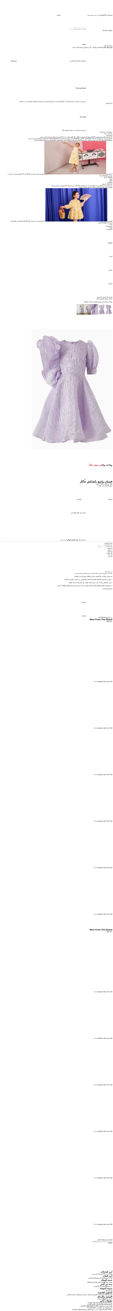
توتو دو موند (48, 140)
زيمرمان (36, 140)
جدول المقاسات (108, 544)
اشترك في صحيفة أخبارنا (105, 1239)
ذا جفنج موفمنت (63, 140)
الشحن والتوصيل (107, 1298)
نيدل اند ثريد (31, 138)
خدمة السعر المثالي (72, 1294)
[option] (56, 548)
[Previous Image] (99, 322)
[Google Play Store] (94, 1303)
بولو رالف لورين (99, 140)
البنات (111, 184)
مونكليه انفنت (50, 138)
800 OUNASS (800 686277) (89, 1306)
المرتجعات (100, 1298)
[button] (108, 45)
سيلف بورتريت (87, 140)
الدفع (95, 1282)
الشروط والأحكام (107, 1294)
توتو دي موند (59, 185)
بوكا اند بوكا (81, 185)
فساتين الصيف (83, 187)
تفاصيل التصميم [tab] (90, 573)
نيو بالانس (109, 140)
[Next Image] (99, 457)
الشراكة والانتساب (98, 1286)
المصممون (109, 174)
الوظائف (106, 1286)
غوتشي (110, 138)
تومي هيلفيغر (55, 140)
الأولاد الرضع (101, 1278)
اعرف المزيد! (63, 540)
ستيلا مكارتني (79, 140)
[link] (75, 47)
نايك (106, 140)
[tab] (108, 309)
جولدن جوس (43, 137)
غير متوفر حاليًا (108, 571)
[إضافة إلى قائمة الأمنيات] (92, 565)
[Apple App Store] (106, 1303)
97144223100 (91, 1308)
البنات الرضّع (106, 184)
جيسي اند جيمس (104, 138)
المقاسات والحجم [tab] (98, 573)
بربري (80, 137)
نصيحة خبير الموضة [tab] (107, 573)
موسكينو (39, 138)
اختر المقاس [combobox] (109, 546)
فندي (52, 137)
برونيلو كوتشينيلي (86, 137)
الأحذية (90, 1278)
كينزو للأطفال (79, 138)
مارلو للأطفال (57, 138)
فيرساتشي (42, 140)
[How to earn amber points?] (99, 520)
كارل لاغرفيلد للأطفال (93, 138)
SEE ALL (109, 621)
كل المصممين (108, 137)
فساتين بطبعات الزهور (93, 187)
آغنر (103, 137)
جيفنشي (49, 137)
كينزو (101, 1274)
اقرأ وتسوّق (109, 1290)
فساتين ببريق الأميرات (106, 187)
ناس (36, 138)
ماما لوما (63, 138)
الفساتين (109, 221)
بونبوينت (100, 137)
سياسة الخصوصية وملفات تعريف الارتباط (90, 1294)
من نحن (110, 1286)
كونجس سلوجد (70, 138)
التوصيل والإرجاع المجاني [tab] (80, 573)
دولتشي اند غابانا (66, 137)
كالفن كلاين (76, 137)
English (59, 15)
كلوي (72, 137)
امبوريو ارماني (57, 137)
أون (104, 140)
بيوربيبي (93, 140)
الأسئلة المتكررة (101, 1282)
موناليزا (44, 138)
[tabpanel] (56, 581)
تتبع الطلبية (90, 1282)
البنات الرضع (108, 1278)
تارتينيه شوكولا (72, 140)
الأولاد (93, 1278)
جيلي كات (85, 138)
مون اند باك (97, 185)
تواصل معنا (109, 1282)
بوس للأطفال (95, 137)
